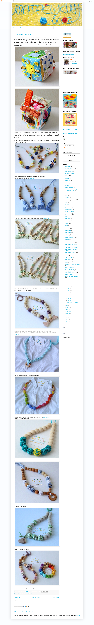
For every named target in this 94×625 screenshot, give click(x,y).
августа (68, 292)
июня (67, 296)
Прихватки (67, 239)
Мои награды (68, 213)
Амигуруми (67, 166)
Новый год (67, 220)
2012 (66, 319)
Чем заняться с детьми (70, 272)
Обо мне (50, 27)
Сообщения (68, 145)
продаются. (46, 218)
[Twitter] (25, 606)
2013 (66, 317)
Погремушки (68, 230)
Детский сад (67, 180)
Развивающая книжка (70, 242)
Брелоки (67, 169)
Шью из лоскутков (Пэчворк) (71, 276)
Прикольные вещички (70, 237)
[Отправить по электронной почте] (42, 592)
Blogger (78, 615)
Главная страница (36, 597)
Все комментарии (69, 148)
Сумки (66, 262)
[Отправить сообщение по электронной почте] (39, 591)
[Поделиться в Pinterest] (47, 592)
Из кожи (66, 183)
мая (67, 305)
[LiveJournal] (30, 606)
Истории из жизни (69, 187)
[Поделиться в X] (44, 592)
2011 (66, 321)
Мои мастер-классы (25, 27)
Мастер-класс (68, 207)
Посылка (67, 235)
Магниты (67, 204)
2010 (66, 324)
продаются (46, 417)
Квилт (66, 193)
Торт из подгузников (69, 269)
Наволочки (67, 216)
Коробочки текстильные (70, 199)
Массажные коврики (69, 206)
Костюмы (67, 200)
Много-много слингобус (22, 34)
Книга (66, 195)
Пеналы (67, 227)
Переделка (67, 228)
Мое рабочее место (69, 211)
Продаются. (17, 334)
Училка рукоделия (69, 270)
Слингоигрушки (68, 261)
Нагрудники (67, 218)
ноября (68, 288)
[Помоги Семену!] (64, 333)
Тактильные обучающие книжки (72, 264)
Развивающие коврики (70, 252)
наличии (32, 178)
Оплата (43, 27)
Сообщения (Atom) (26, 600)
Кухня (66, 202)
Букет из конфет (68, 171)
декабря (68, 286)
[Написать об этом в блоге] (43, 592)
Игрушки (67, 182)
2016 (66, 283)
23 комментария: (33, 591)
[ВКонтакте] (24, 606)
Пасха (66, 225)
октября (68, 290)
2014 (66, 316)
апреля (68, 307)
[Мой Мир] (28, 606)
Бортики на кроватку (69, 168)
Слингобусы (30, 593)
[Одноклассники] (27, 606)
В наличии (36, 27)
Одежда (67, 223)
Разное (66, 255)
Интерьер (67, 185)
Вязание (67, 176)
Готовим (67, 178)
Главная (15, 27)
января (68, 313)
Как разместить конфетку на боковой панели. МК (71, 189)
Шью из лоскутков (69, 274)
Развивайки (67, 241)
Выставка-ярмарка (69, 173)
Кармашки (67, 192)
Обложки (67, 221)
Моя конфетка (68, 214)
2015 (66, 285)
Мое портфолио (68, 209)
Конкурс (67, 197)
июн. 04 (69, 300)
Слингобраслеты (69, 257)
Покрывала (67, 234)
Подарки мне (68, 232)
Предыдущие (55, 597)
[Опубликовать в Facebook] (46, 592)
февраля (68, 311)
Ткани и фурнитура (69, 267)
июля (67, 294)
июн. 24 (69, 298)
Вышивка (67, 175)
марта (67, 309)
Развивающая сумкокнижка (71, 247)
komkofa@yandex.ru (68, 54)
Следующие (17, 597)
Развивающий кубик (22, 593)
